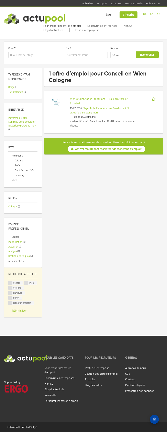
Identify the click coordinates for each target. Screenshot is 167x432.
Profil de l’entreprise (97, 368)
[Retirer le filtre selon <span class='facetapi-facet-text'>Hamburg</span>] (10, 293)
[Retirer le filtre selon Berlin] (12, 165)
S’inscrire (128, 14)
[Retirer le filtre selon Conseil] (10, 236)
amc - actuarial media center (142, 3)
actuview (87, 3)
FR (158, 13)
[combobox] (35, 55)
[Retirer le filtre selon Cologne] (12, 160)
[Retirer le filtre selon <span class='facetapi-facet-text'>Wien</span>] (26, 283)
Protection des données (139, 390)
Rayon (114, 48)
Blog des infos (93, 385)
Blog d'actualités (53, 30)
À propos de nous (135, 368)
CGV (127, 373)
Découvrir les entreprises (102, 25)
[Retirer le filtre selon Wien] (10, 180)
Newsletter (50, 395)
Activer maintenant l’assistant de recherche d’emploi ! (108, 149)
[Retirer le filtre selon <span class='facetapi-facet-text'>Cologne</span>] (10, 288)
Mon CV (128, 25)
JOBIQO (32, 427)
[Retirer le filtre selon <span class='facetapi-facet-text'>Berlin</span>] (10, 298)
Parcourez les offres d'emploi (61, 400)
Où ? (68, 48)
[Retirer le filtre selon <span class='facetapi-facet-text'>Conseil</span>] (10, 283)
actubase (116, 3)
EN (151, 13)
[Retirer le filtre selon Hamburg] (12, 175)
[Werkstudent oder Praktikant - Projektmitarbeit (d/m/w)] (56, 102)
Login (109, 14)
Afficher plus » (16, 261)
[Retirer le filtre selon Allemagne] (10, 155)
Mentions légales (135, 385)
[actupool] (34, 18)
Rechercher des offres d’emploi (62, 25)
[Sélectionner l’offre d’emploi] (154, 98)
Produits (90, 379)
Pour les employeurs (87, 30)
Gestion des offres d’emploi (101, 373)
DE (144, 13)
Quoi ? (11, 48)
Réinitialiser (19, 310)
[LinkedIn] (6, 371)
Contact (130, 379)
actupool (102, 3)
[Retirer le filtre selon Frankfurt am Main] (12, 170)
